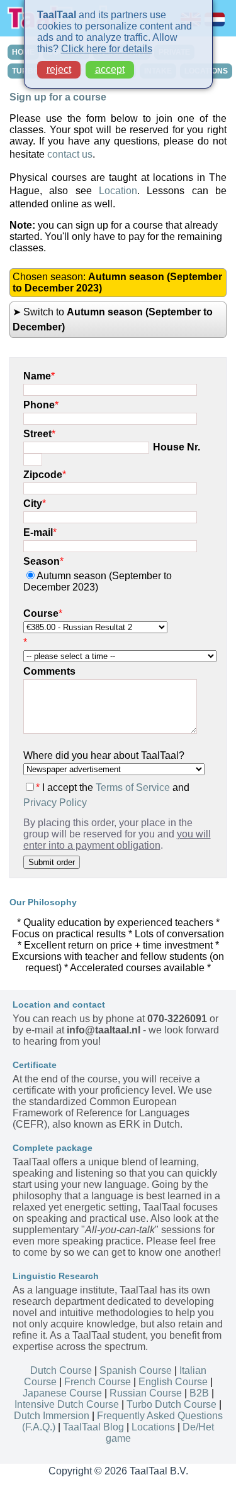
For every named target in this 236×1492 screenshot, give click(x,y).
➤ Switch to (113, 319)
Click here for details (106, 48)
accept (110, 69)
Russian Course (146, 1393)
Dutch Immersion (51, 1415)
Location (118, 190)
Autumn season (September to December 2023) (97, 581)
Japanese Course (62, 1393)
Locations (153, 1427)
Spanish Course (135, 1370)
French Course (97, 1381)
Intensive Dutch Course (66, 1404)
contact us (70, 154)
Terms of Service (133, 787)
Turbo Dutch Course (171, 1404)
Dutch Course (61, 1370)
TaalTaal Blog (93, 1427)
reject (59, 69)
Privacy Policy (55, 802)
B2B (199, 1393)
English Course (173, 1381)
